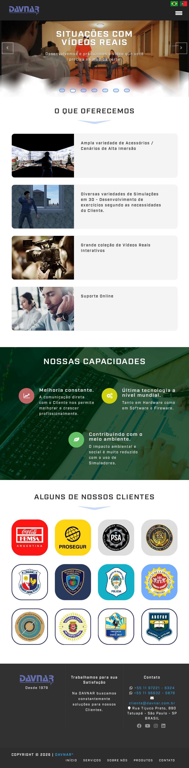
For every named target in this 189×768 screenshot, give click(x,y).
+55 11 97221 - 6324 (154, 688)
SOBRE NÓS (117, 760)
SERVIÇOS (92, 760)
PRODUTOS (143, 760)
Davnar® (64, 755)
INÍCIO (71, 760)
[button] (7, 48)
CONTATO (167, 760)
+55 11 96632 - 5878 (154, 693)
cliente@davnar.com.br (152, 703)
